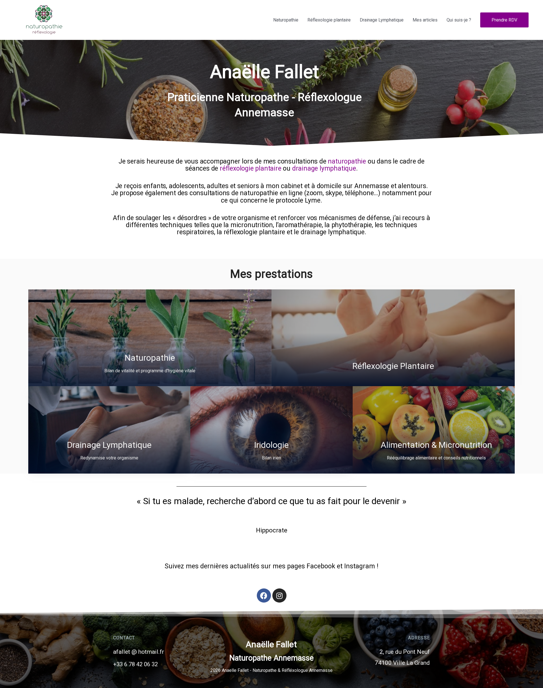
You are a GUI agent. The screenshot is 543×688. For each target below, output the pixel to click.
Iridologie (271, 445)
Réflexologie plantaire (329, 20)
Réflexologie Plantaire (393, 366)
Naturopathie (285, 20)
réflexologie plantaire (250, 168)
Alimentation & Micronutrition (436, 445)
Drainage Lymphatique (382, 20)
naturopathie (347, 161)
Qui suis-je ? (459, 20)
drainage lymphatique (324, 168)
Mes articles (425, 20)
